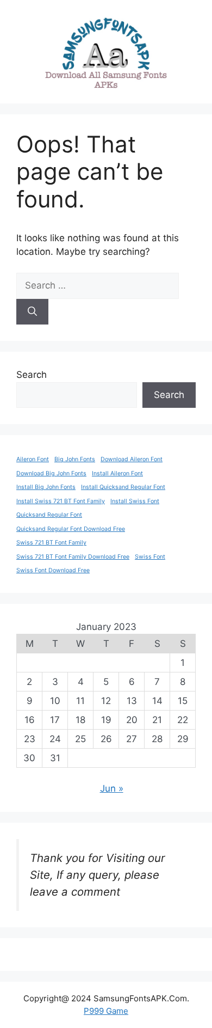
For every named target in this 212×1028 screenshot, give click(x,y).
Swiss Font (150, 556)
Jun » (111, 788)
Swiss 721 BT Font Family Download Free (72, 556)
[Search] (32, 312)
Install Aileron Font (117, 473)
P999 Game (106, 1011)
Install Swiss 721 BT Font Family (60, 501)
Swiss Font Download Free (53, 570)
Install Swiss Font (134, 501)
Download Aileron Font (132, 459)
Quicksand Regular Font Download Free (70, 529)
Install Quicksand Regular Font (123, 487)
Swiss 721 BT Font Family (51, 542)
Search (31, 374)
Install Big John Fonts (46, 487)
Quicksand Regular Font (49, 514)
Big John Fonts (74, 459)
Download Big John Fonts (51, 473)
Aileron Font (32, 459)
